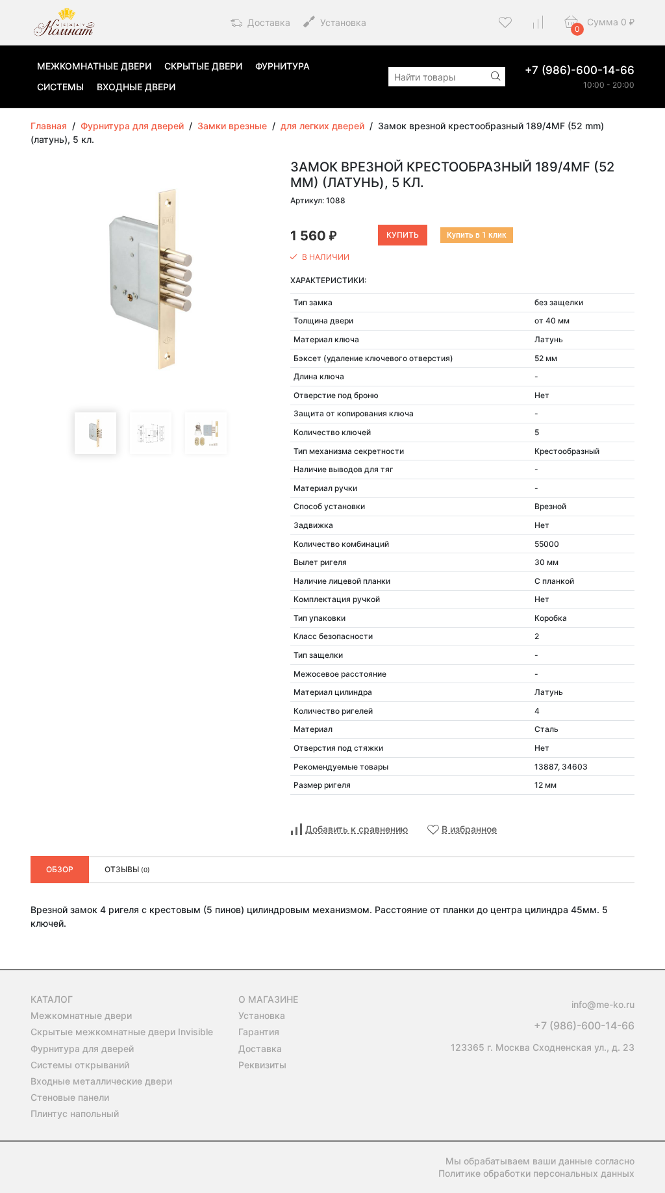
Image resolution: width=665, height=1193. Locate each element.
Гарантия (258, 1031)
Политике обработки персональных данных (536, 1173)
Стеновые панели (70, 1097)
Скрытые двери (203, 65)
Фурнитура (282, 65)
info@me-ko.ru (602, 1004)
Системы (60, 86)
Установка (342, 22)
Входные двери (136, 86)
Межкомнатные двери (94, 65)
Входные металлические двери (101, 1080)
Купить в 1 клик (477, 235)
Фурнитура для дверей (82, 1048)
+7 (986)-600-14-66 (579, 70)
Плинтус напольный (75, 1113)
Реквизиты (262, 1064)
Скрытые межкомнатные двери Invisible (122, 1031)
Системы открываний (80, 1064)
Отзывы (127, 869)
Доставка (267, 22)
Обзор (59, 869)
